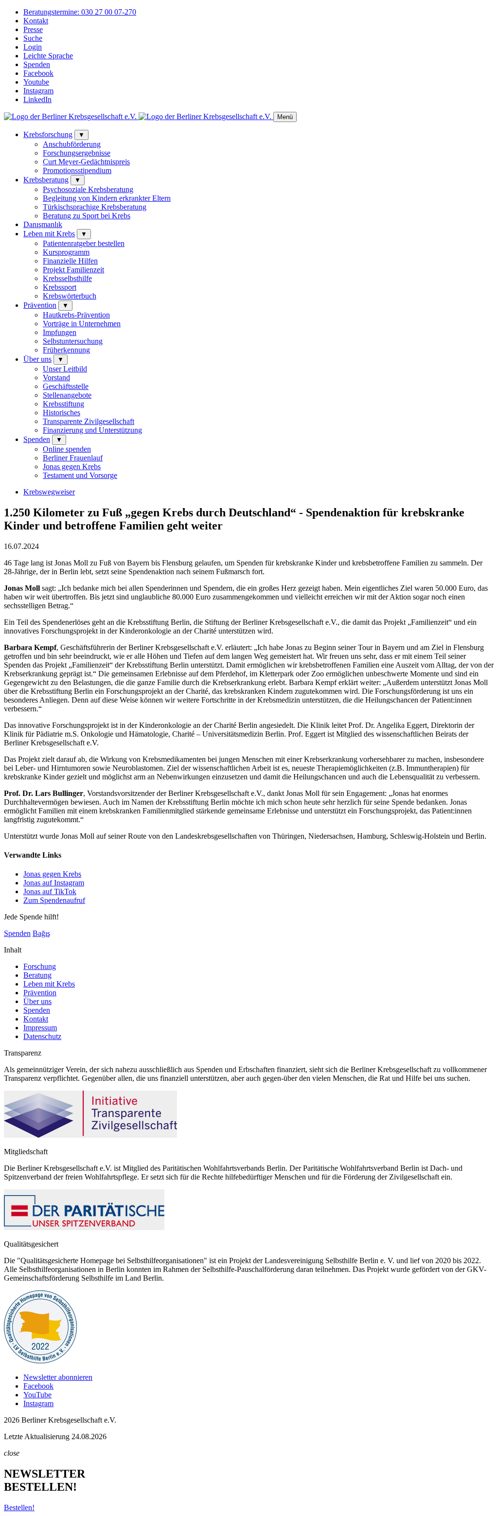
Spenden (36, 64)
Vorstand (56, 377)
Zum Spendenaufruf (54, 900)
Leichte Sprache (48, 56)
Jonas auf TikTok (49, 891)
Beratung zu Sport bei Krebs (86, 216)
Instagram (38, 91)
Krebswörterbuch (69, 296)
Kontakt (35, 21)
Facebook (38, 73)
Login (32, 47)
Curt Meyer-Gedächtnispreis (86, 162)
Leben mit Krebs (49, 233)
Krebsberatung (46, 180)
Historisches (61, 412)
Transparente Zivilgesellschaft (88, 421)
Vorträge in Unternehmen (82, 323)
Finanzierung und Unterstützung (92, 430)
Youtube (36, 82)
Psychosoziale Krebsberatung (88, 189)
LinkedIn (37, 99)
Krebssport (59, 287)
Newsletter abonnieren (57, 1377)
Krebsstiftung (63, 404)
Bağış (41, 933)
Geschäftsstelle (66, 386)
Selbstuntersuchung (73, 341)
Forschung (39, 966)
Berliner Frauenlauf (73, 458)
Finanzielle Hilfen (70, 261)
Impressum (40, 1027)
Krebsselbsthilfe (67, 278)
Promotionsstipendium (77, 170)
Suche (32, 38)
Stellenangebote (67, 395)
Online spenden (67, 449)
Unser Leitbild (65, 369)
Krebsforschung (47, 134)
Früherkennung (66, 350)
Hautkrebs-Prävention (76, 315)
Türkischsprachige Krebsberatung (94, 207)
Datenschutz (42, 1036)
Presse (33, 29)
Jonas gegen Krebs (72, 466)
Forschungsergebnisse (76, 153)
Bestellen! (19, 1507)
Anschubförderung (72, 144)
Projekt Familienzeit (73, 269)
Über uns (37, 359)
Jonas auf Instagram (53, 883)
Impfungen (59, 332)
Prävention (39, 305)
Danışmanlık (42, 224)
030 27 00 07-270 (79, 12)
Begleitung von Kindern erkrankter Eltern (107, 198)
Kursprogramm (66, 252)
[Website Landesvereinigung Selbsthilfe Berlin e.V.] (40, 1361)
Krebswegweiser (49, 492)
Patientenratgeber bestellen (83, 243)
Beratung (37, 975)
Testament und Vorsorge (80, 475)
